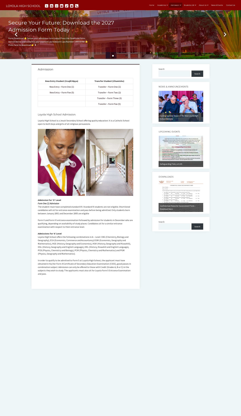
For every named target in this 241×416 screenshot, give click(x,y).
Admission (175, 5)
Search (161, 69)
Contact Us (230, 5)
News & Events (217, 5)
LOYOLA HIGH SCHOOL (23, 6)
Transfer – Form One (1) (109, 86)
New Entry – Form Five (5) (62, 92)
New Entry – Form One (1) (62, 86)
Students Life (189, 5)
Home (151, 5)
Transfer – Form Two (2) (109, 92)
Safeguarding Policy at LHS (171, 164)
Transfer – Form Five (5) (109, 104)
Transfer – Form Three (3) (109, 98)
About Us (202, 5)
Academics (161, 5)
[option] (181, 106)
